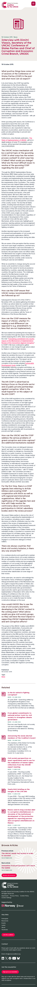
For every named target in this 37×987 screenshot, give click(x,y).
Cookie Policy (24, 896)
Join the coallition (8, 934)
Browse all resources (9, 875)
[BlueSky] (18, 958)
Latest (3, 925)
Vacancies (5, 929)
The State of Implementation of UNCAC (17, 139)
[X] (6, 958)
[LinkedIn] (3, 958)
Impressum (5, 896)
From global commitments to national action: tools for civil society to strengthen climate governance (20, 716)
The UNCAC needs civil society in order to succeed (17, 854)
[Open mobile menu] (33, 4)
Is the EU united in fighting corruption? (18, 694)
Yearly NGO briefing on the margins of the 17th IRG (19, 790)
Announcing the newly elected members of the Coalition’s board (21, 737)
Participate (5, 918)
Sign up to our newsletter (10, 972)
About (3, 927)
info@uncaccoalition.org (12, 954)
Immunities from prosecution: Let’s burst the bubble (18, 867)
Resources (5, 921)
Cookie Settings (6, 897)
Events (4, 923)
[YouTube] (14, 958)
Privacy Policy (14, 896)
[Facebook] (10, 958)
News (3, 676)
